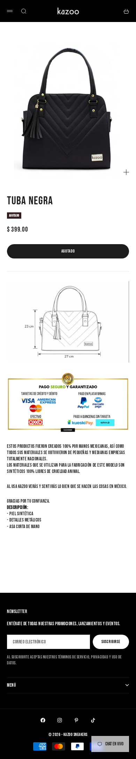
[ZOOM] (126, 172)
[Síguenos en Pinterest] (76, 720)
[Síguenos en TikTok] (93, 720)
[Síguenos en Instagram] (59, 720)
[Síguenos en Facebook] (43, 720)
